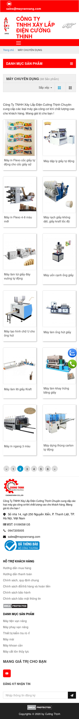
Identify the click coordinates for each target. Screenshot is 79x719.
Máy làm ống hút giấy (57, 332)
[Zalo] (72, 353)
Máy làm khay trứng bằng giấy (56, 390)
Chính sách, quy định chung (21, 580)
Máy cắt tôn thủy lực (16, 651)
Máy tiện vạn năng (15, 621)
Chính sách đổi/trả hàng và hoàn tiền (26, 586)
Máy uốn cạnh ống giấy (59, 275)
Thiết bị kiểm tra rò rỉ (16, 633)
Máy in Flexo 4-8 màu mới (18, 219)
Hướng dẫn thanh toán (17, 574)
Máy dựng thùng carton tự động (59, 447)
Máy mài (8, 639)
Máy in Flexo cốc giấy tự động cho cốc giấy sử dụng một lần (19, 164)
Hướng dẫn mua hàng (17, 568)
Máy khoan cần (13, 645)
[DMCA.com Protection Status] (15, 606)
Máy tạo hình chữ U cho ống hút (19, 333)
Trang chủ (8, 50)
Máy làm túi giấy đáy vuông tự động (17, 276)
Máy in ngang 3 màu (17, 446)
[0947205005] (72, 364)
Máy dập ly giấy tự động (59, 161)
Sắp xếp (44, 87)
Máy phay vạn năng (15, 627)
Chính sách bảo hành (17, 592)
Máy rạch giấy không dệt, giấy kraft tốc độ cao (57, 221)
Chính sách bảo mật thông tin (22, 598)
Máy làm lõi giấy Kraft (18, 389)
